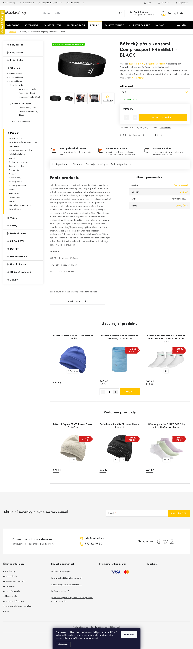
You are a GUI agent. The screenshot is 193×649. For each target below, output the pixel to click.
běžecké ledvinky (137, 63)
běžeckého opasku (156, 63)
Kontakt (6, 611)
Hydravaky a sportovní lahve (20, 150)
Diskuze (76, 164)
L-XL (76, 371)
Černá (178, 205)
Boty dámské (17, 52)
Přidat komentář (77, 301)
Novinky (14, 248)
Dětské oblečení (15, 81)
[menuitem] (12, 25)
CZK (149, 2)
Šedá (185, 205)
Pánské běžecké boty (81, 627)
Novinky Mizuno (18, 256)
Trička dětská (17, 85)
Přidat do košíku (162, 117)
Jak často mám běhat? (60, 591)
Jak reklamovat (73, 2)
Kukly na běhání (15, 193)
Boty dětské (16, 60)
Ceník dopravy (9, 2)
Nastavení (63, 644)
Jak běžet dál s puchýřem (61, 571)
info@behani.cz (94, 538)
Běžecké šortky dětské (28, 107)
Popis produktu (59, 164)
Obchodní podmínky (11, 591)
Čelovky (12, 174)
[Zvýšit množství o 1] (135, 117)
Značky (14, 279)
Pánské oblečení (15, 73)
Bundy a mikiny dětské (21, 121)
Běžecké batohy (15, 138)
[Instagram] (172, 542)
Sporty (13, 225)
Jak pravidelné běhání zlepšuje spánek (66, 578)
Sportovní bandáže (17, 166)
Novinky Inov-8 (18, 264)
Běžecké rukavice (16, 177)
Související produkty (95, 164)
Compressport (165, 127)
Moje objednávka (27, 2)
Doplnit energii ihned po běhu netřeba (66, 584)
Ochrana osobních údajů (13, 601)
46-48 (166, 459)
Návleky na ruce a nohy (18, 162)
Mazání (12, 201)
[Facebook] (159, 542)
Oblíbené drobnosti (20, 272)
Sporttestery (14, 146)
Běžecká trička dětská (27, 89)
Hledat (120, 13)
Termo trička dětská (27, 93)
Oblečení (15, 67)
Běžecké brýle (15, 209)
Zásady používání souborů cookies (17, 606)
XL (166, 371)
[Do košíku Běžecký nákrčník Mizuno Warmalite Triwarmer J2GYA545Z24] (130, 391)
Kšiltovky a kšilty (15, 181)
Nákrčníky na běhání (17, 185)
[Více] (182, 25)
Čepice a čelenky (16, 170)
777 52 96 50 (140, 12)
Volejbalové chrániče (17, 154)
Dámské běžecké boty (99, 627)
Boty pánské (16, 44)
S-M (70, 371)
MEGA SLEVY (17, 241)
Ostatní (12, 158)
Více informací (91, 638)
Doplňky (14, 132)
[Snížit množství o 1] (126, 117)
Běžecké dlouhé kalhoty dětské (28, 113)
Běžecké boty (115, 627)
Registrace (183, 2)
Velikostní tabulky (10, 596)
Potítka (12, 189)
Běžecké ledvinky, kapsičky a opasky (24, 142)
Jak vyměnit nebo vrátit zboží (50, 2)
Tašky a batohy (15, 197)
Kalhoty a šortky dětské (21, 103)
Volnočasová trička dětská (29, 97)
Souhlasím (129, 634)
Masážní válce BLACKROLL (20, 205)
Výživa (13, 217)
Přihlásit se (178, 513)
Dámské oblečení (16, 77)
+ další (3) (108, 100)
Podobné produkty (120, 164)
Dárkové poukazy (19, 233)
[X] (165, 542)
